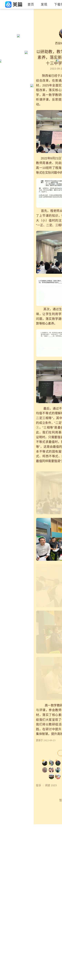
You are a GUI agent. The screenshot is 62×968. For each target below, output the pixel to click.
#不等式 (6, 20)
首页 (31, 4)
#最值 (22, 20)
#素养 (22, 26)
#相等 (5, 38)
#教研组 (6, 26)
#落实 (5, 44)
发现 (44, 4)
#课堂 (22, 44)
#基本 (22, 38)
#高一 (5, 32)
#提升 (22, 32)
